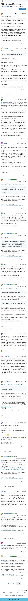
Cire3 (5, 333)
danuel (5, 422)
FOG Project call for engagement (17, 50)
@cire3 (2, 384)
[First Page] (8, 583)
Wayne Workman (7, 381)
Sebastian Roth (7, 179)
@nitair (2, 517)
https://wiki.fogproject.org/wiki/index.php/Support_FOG (12, 205)
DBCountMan (6, 356)
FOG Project (20, 595)
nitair (5, 491)
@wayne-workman (5, 102)
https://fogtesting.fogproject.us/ (7, 407)
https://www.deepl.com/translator (9, 60)
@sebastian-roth (5, 215)
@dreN (2, 560)
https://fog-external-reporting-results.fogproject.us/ (11, 410)
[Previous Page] (11, 583)
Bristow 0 (6, 48)
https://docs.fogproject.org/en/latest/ (15, 298)
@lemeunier (3, 50)
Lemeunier (6, 13)
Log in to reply (22, 8)
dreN (5, 543)
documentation (15, 564)
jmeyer (5, 99)
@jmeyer (3, 145)
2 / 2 (14, 583)
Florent (5, 143)
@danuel (3, 460)
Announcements (5, 6)
